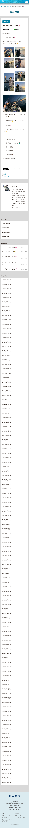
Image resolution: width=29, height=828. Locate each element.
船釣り (6, 21)
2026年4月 (5, 297)
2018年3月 (5, 729)
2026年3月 (5, 302)
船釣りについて (19, 815)
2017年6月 (5, 769)
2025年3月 (5, 355)
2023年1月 (5, 471)
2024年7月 (5, 391)
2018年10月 (5, 698)
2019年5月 (5, 666)
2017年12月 (5, 742)
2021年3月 (5, 569)
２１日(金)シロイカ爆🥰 (9, 251)
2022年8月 (5, 493)
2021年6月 (5, 555)
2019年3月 (5, 675)
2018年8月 (5, 706)
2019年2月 (5, 680)
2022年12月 (5, 475)
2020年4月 (5, 618)
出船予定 (4, 223)
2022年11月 (5, 480)
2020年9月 (5, 595)
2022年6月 (5, 502)
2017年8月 (5, 760)
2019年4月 (5, 671)
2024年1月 (5, 417)
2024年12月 (5, 368)
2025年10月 (5, 324)
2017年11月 (5, 747)
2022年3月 (5, 515)
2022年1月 (5, 524)
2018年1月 (5, 738)
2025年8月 (5, 333)
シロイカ (6, 176)
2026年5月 (5, 293)
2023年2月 (5, 466)
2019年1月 (5, 684)
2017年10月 (5, 751)
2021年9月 (5, 542)
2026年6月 (5, 288)
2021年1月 (5, 577)
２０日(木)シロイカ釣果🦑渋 (9, 257)
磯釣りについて (6, 815)
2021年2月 (5, 573)
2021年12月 (5, 529)
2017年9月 (5, 755)
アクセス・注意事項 (20, 817)
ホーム (4, 813)
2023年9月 (5, 435)
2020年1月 (5, 631)
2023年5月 (5, 453)
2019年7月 (5, 658)
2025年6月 (5, 342)
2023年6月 (5, 448)
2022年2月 (5, 520)
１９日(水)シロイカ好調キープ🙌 (9, 263)
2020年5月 (5, 613)
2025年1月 (5, 364)
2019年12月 (5, 635)
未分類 (4, 227)
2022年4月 (5, 511)
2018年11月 (5, 693)
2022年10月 (5, 484)
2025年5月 (5, 346)
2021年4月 (5, 564)
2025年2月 (5, 360)
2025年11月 (5, 320)
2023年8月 (5, 440)
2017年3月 (5, 782)
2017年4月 (5, 778)
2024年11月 (5, 373)
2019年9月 (5, 649)
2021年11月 (5, 533)
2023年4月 (5, 457)
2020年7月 (5, 604)
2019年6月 (5, 662)
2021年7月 (5, 551)
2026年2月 (5, 306)
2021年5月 (5, 560)
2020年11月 (5, 586)
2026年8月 (5, 279)
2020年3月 (5, 622)
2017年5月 (5, 773)
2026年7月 (5, 284)
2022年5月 (5, 506)
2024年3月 (5, 408)
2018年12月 (5, 689)
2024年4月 (5, 404)
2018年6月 (5, 715)
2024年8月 (5, 386)
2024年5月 (5, 400)
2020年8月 (5, 600)
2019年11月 (5, 640)
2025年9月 (5, 328)
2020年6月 (5, 609)
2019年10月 (5, 644)
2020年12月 (5, 582)
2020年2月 (5, 626)
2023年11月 (5, 426)
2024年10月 (5, 377)
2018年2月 (5, 733)
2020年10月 (5, 591)
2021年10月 (5, 537)
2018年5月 (5, 720)
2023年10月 (5, 431)
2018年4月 (5, 724)
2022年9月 (5, 488)
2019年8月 (5, 653)
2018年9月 (5, 702)
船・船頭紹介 (5, 817)
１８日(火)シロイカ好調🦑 (9, 269)
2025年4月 (5, 351)
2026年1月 (5, 311)
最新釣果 (17, 813)
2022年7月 (5, 497)
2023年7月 (5, 444)
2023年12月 (5, 422)
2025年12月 (5, 315)
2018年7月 (5, 711)
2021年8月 (5, 546)
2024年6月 (5, 395)
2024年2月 (5, 413)
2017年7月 (5, 764)
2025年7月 (5, 337)
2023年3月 (5, 462)
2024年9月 (5, 382)
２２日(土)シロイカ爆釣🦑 (9, 247)
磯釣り (4, 232)
